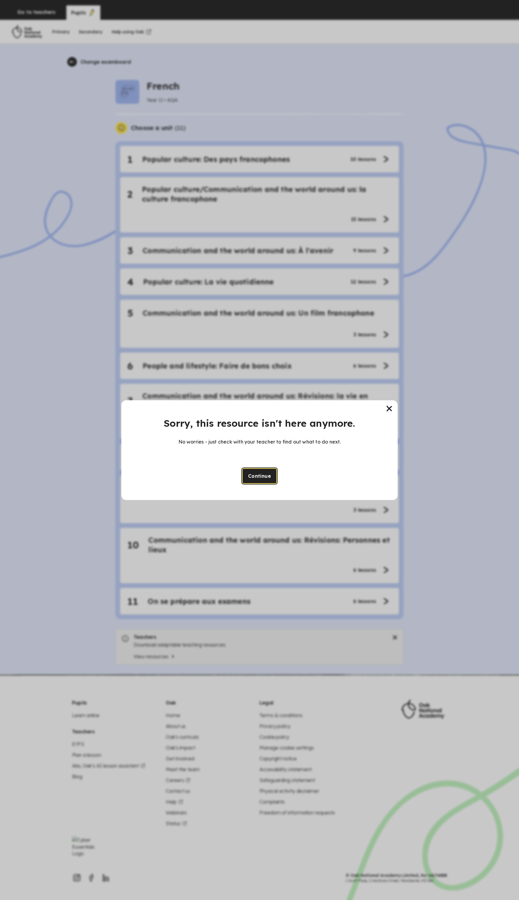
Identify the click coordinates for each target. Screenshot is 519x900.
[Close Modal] (389, 409)
